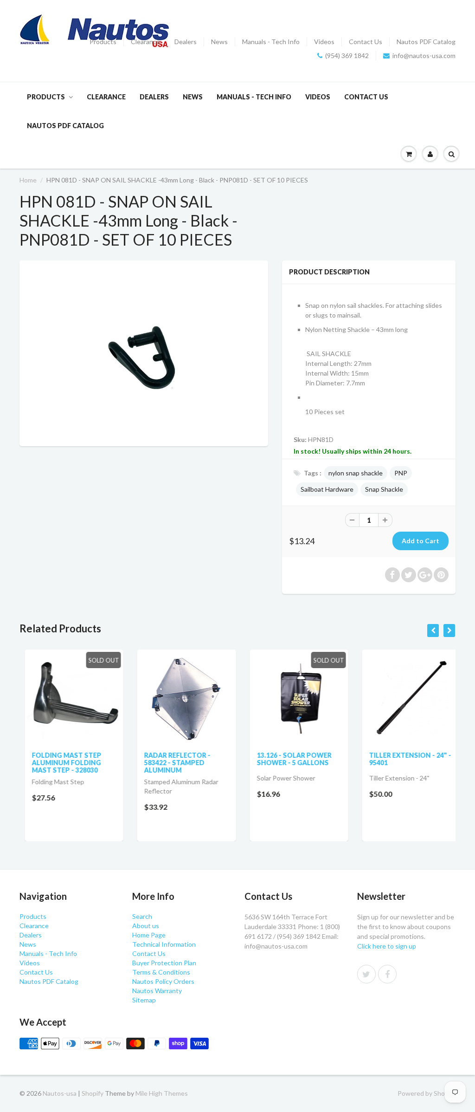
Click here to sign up (386, 946)
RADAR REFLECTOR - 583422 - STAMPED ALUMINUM (172, 762)
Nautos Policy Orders (163, 981)
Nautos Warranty (157, 991)
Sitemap (144, 1000)
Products (103, 42)
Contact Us (365, 42)
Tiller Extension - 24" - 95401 (405, 759)
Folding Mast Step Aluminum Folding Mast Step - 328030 (61, 762)
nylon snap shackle (355, 473)
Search (142, 916)
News (219, 42)
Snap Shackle (384, 489)
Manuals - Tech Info (271, 42)
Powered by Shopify (427, 1093)
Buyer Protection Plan (164, 963)
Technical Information (164, 944)
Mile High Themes (161, 1093)
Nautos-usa (60, 1093)
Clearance (145, 42)
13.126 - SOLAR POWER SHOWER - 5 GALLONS (288, 759)
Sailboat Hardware (327, 489)
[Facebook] (387, 974)
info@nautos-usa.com (424, 55)
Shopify (92, 1093)
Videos (324, 42)
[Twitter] (366, 974)
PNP (400, 473)
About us (145, 926)
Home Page (149, 935)
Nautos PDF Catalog (426, 42)
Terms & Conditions (161, 972)
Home (28, 180)
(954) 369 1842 (347, 55)
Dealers (185, 42)
